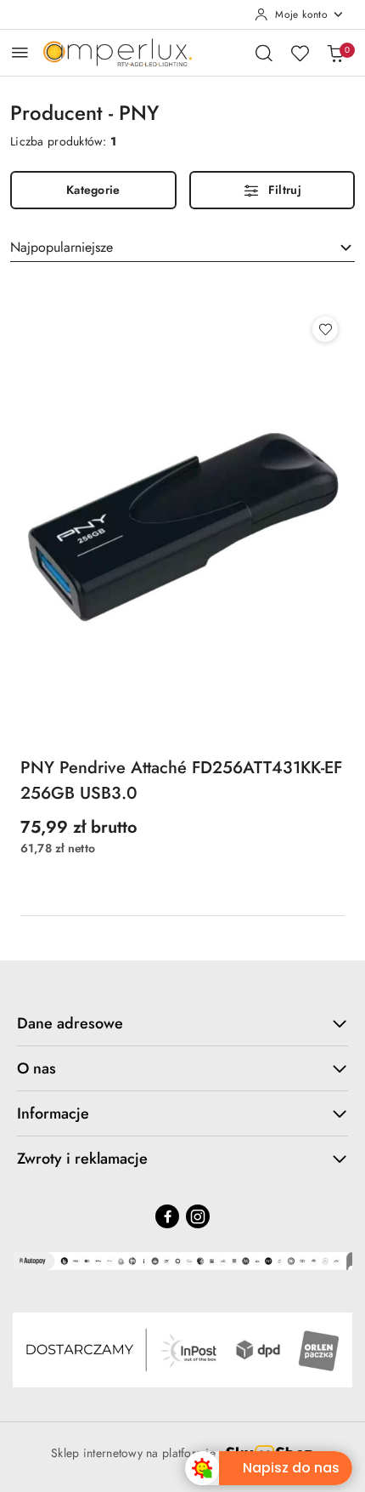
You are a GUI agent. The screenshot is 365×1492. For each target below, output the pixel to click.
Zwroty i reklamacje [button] (82, 1158)
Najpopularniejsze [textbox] (61, 247)
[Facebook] (167, 1216)
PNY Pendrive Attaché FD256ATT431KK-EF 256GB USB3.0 (181, 780)
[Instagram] (198, 1216)
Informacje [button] (53, 1113)
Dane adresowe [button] (70, 1023)
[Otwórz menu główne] (20, 52)
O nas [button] (36, 1068)
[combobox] (182, 247)
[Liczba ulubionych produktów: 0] (299, 53)
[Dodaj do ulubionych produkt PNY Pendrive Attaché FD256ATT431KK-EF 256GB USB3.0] (325, 329)
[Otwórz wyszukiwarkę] (264, 53)
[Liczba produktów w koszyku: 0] (335, 53)
